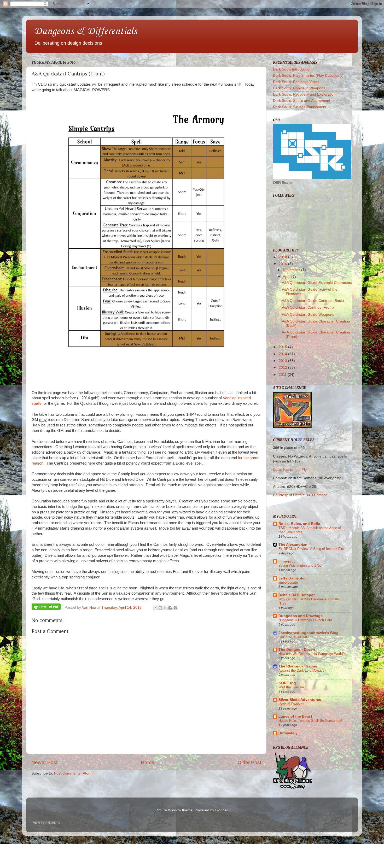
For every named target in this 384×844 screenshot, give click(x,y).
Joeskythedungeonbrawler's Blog (308, 633)
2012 (283, 368)
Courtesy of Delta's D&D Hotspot (300, 495)
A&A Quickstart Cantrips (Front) (308, 307)
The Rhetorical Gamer (297, 666)
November (292, 270)
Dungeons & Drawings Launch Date (305, 620)
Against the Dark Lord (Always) (301, 670)
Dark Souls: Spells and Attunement (301, 101)
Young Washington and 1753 (300, 565)
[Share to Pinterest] (175, 607)
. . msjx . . (286, 561)
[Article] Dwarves (291, 704)
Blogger (221, 810)
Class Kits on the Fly (290, 470)
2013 (283, 361)
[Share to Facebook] (170, 607)
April (287, 277)
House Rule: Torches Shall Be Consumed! (310, 721)
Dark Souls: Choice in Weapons (299, 88)
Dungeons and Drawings (300, 616)
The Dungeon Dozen (296, 650)
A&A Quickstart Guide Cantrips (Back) (313, 301)
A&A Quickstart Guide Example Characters (317, 283)
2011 (283, 375)
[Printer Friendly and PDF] (46, 607)
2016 (283, 264)
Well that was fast (292, 687)
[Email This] (155, 607)
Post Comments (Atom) (73, 773)
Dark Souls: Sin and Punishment (299, 107)
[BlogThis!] (160, 607)
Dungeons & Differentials (85, 31)
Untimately (288, 733)
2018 (283, 257)
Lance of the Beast (295, 716)
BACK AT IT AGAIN (293, 637)
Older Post (249, 762)
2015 (283, 347)
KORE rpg (287, 683)
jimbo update (288, 582)
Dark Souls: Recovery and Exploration (304, 94)
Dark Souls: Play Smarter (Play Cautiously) (308, 76)
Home (147, 762)
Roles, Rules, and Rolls (299, 524)
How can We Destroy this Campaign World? (311, 654)
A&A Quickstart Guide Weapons (308, 314)
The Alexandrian (292, 545)
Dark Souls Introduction (292, 69)
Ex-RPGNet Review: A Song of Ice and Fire (311, 549)
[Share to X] (165, 607)
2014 (283, 354)
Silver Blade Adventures (299, 700)
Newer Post (44, 762)
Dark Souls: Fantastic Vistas (296, 82)
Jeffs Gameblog (292, 578)
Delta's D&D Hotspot (296, 595)
